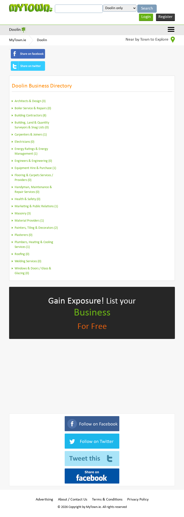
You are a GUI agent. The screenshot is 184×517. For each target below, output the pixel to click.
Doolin (15, 29)
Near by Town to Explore (147, 39)
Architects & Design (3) (30, 101)
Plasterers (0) (23, 235)
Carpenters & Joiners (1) (31, 134)
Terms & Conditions (107, 499)
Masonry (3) (23, 213)
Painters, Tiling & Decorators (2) (36, 228)
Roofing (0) (22, 254)
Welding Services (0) (28, 261)
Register (165, 17)
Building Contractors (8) (30, 115)
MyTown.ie (17, 40)
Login (146, 17)
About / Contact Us (72, 499)
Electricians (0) (24, 142)
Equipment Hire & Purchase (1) (35, 168)
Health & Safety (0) (27, 199)
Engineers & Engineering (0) (33, 161)
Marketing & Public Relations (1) (36, 206)
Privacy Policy (138, 499)
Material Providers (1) (29, 221)
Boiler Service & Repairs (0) (33, 108)
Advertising (44, 499)
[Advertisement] (92, 375)
